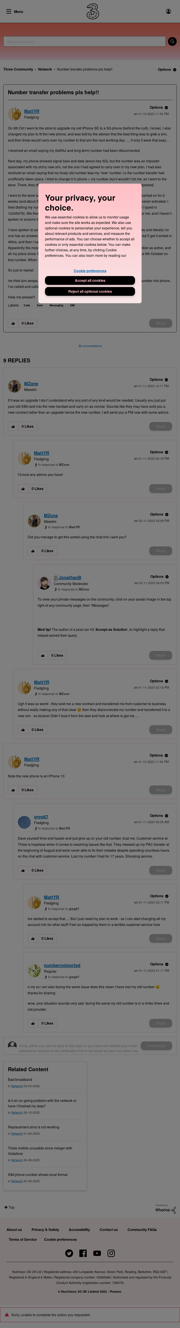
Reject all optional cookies (90, 291)
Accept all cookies (90, 280)
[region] (90, 243)
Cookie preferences (90, 270)
